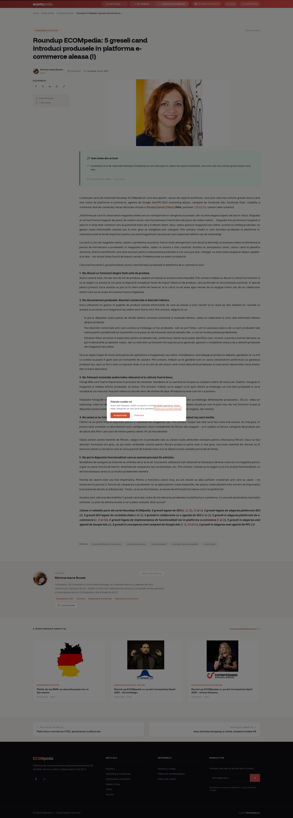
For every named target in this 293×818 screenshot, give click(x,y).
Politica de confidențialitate (168, 408)
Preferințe (139, 415)
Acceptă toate (120, 415)
